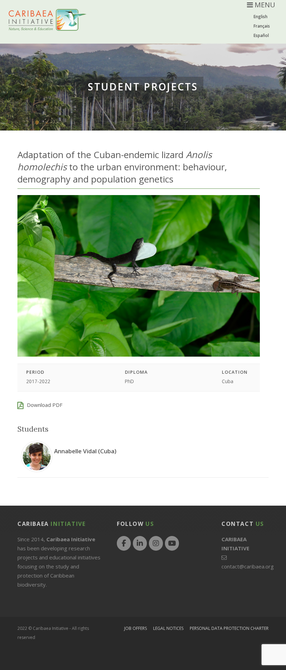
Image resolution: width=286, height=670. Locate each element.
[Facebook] (124, 543)
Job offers (135, 628)
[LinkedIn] (140, 543)
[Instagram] (156, 543)
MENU (264, 4)
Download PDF (44, 404)
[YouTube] (172, 543)
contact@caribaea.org (247, 566)
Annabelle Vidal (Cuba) (85, 451)
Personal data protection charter (229, 628)
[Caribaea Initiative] (47, 25)
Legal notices (168, 628)
